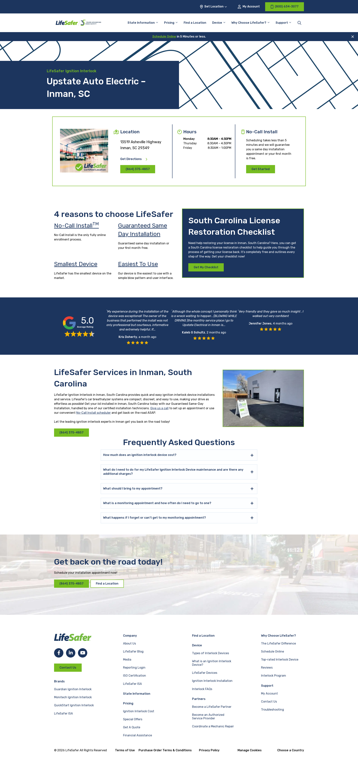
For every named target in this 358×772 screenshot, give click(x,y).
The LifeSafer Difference (278, 643)
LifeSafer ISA (63, 713)
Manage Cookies (250, 750)
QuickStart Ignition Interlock (74, 705)
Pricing (169, 22)
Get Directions (131, 159)
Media (127, 659)
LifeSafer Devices (204, 673)
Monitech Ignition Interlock (73, 697)
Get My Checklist (206, 267)
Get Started (261, 169)
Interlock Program (273, 675)
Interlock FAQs (202, 689)
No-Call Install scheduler (93, 412)
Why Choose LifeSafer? (248, 22)
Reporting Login (134, 667)
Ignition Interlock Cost (138, 711)
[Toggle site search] (299, 22)
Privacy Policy (209, 750)
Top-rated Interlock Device (279, 659)
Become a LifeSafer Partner (211, 707)
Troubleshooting (272, 709)
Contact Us (67, 667)
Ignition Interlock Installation (212, 681)
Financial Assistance (137, 735)
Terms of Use (125, 750)
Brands (59, 681)
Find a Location (195, 22)
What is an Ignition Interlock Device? (211, 663)
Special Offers (132, 719)
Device (217, 22)
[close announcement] (352, 36)
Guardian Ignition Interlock (73, 689)
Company (130, 635)
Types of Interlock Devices (210, 653)
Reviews (267, 667)
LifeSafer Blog (133, 651)
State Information (141, 22)
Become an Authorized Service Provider (208, 716)
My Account (251, 6)
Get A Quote (131, 727)
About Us (129, 643)
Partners (198, 699)
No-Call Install (76, 225)
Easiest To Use (138, 264)
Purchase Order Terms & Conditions (165, 750)
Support (267, 685)
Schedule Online (164, 36)
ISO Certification (134, 675)
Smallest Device (75, 264)
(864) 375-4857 (138, 169)
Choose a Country (290, 750)
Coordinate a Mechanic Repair (213, 726)
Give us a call (159, 408)
